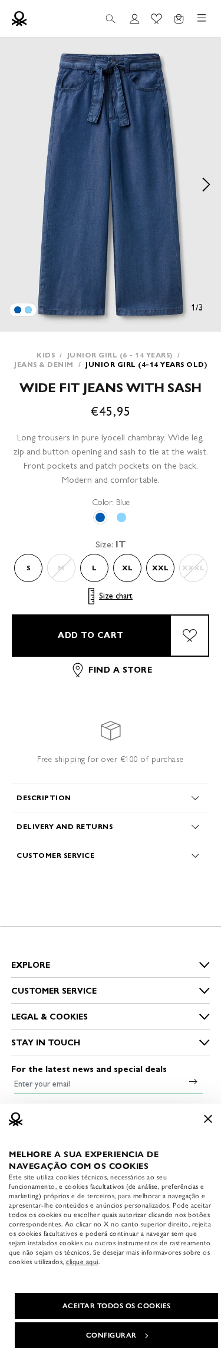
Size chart (116, 596)
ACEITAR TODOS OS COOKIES (116, 1306)
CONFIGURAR (111, 1335)
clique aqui (82, 1262)
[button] (110, 185)
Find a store (120, 670)
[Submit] (193, 1081)
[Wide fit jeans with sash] (17, 309)
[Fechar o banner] (208, 1119)
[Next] (206, 185)
